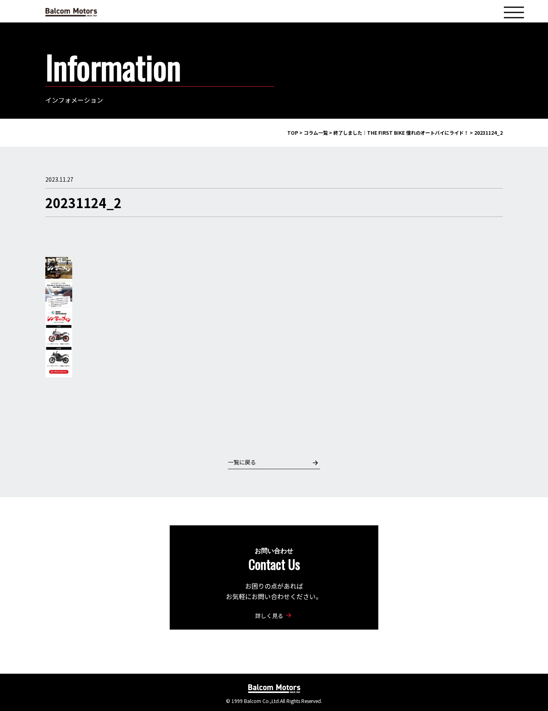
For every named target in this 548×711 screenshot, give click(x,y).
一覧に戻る (242, 462)
